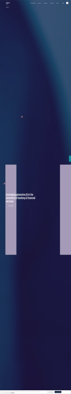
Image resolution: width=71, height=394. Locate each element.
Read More (11, 203)
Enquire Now (69, 158)
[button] (63, 3)
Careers (57, 3)
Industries (45, 3)
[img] (8, 3)
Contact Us (52, 3)
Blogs (7, 7)
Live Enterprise (32, 3)
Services (39, 3)
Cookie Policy (12, 392)
